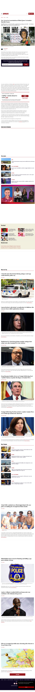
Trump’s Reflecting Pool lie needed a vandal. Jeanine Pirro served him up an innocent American (17, 412)
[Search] (27, 13)
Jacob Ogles (3, 277)
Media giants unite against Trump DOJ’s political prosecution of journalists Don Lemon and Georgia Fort (12, 240)
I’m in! (26, 64)
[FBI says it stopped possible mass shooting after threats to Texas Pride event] (17, 658)
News (4, 17)
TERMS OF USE (32, 679)
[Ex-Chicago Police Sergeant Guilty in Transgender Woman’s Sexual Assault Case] (4, 234)
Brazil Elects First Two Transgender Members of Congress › (11, 247)
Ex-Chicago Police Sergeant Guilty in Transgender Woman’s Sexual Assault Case (12, 235)
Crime (7, 17)
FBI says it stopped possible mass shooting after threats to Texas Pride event (17, 644)
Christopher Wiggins (4, 345)
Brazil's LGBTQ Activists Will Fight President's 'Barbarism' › (11, 246)
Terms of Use (27, 683)
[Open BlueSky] (16, 683)
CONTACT (2, 679)
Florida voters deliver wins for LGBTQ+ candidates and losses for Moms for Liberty (23, 182)
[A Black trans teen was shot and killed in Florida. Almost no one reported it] (21, 234)
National (13, 454)
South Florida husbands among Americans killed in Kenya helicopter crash (23, 162)
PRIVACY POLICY (22, 679)
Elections (13, 179)
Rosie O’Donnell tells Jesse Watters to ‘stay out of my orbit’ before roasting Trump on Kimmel (22, 483)
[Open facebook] (14, 683)
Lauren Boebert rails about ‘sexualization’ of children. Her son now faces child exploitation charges (17, 308)
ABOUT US (5, 679)
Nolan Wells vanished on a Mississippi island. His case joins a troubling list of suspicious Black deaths (16, 505)
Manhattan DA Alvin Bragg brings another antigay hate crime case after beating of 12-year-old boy (16, 342)
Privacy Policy (21, 683)
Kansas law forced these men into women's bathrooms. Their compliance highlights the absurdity (22, 450)
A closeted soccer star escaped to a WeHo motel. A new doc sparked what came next (22, 477)
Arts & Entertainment (15, 166)
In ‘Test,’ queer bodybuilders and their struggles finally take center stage (23, 168)
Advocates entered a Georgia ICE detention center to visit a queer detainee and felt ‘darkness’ (23, 175)
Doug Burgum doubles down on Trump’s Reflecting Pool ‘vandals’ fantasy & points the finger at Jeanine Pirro (17, 377)
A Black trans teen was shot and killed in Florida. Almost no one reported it (29, 235)
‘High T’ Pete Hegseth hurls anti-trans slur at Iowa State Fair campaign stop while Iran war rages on (22, 470)
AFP (13, 84)
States (13, 461)
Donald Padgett (6, 48)
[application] (18, 194)
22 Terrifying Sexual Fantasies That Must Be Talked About (12, 230)
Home (2, 17)
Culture (13, 481)
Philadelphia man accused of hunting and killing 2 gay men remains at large (16, 559)
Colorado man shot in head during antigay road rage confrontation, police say (16, 274)
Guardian (20, 121)
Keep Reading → (30, 302)
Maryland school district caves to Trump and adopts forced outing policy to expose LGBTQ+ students (22, 457)
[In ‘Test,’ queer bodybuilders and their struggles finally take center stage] (6, 167)
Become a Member (25, 96)
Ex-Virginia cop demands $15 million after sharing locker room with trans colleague (22, 463)
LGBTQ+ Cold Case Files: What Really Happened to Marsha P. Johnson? (29, 230)
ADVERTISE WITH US (16, 679)
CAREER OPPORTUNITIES (10, 679)
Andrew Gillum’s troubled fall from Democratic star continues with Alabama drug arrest (15, 593)
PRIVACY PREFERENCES (27, 679)
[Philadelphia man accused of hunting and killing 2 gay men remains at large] (17, 573)
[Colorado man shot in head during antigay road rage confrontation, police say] (17, 288)
